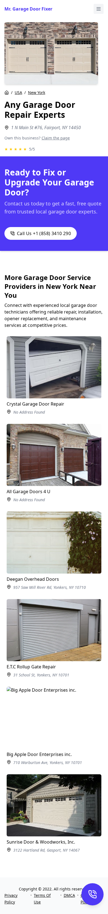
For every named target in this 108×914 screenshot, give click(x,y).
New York (36, 92)
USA (18, 92)
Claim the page (56, 138)
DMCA (69, 895)
